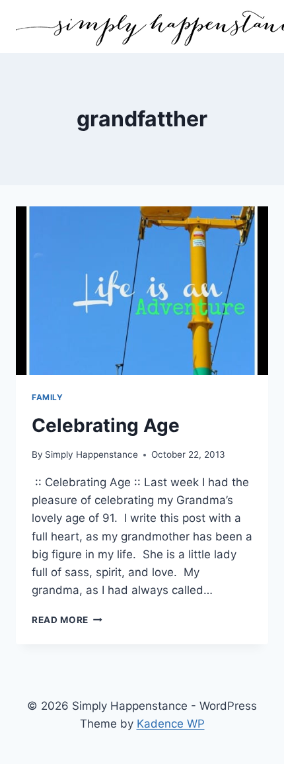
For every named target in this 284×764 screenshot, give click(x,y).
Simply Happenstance (91, 454)
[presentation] (142, 290)
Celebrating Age (106, 425)
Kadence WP (171, 723)
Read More (67, 620)
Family (47, 397)
